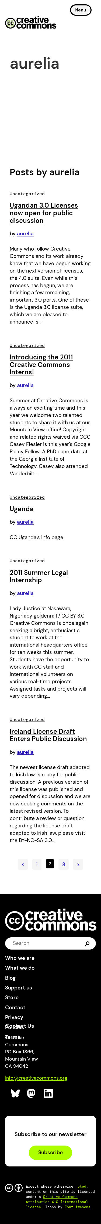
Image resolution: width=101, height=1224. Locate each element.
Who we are (19, 958)
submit (87, 943)
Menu (80, 10)
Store (12, 997)
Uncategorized (27, 194)
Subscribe (50, 1152)
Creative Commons (31, 23)
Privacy (14, 1017)
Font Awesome (77, 1207)
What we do (20, 967)
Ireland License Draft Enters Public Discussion (48, 735)
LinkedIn (48, 1093)
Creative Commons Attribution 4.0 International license (57, 1201)
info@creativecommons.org (36, 1078)
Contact (15, 1007)
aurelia (25, 233)
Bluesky (15, 1093)
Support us (18, 987)
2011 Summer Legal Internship (39, 576)
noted (80, 1186)
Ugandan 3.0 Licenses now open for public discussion (44, 212)
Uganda (22, 509)
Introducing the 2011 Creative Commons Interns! (41, 364)
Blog (10, 978)
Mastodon (32, 1093)
